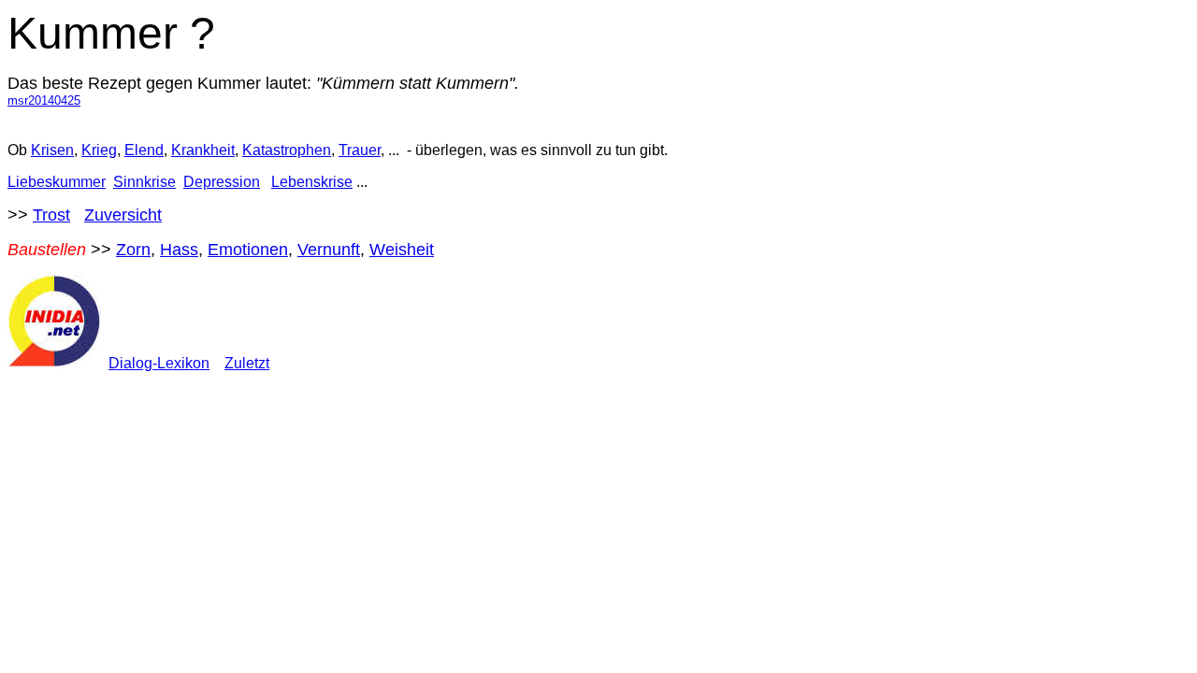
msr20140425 (43, 100)
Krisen (52, 150)
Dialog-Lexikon (158, 363)
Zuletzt (246, 363)
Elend (144, 150)
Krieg (99, 150)
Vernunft (328, 249)
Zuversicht (123, 215)
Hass (179, 249)
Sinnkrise (144, 182)
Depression (221, 182)
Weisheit (401, 249)
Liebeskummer (56, 182)
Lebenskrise (312, 182)
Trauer (360, 150)
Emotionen (248, 249)
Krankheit (203, 150)
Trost (51, 215)
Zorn (133, 249)
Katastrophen (286, 150)
